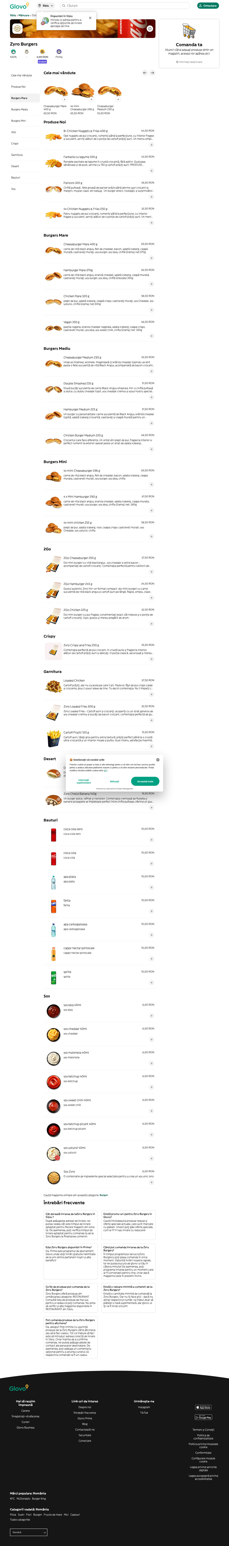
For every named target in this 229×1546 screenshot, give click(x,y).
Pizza (13, 1514)
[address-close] (90, 18)
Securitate (85, 1435)
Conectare (85, 1440)
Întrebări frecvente (85, 1412)
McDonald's (23, 1498)
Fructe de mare (53, 1514)
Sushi (21, 1514)
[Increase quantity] (64, 99)
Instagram (144, 1407)
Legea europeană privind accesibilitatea (203, 1477)
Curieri (25, 1421)
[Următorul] (152, 73)
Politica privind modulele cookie (203, 1445)
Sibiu (13, 15)
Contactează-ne (85, 1429)
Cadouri (75, 1514)
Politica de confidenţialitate (203, 1437)
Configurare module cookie (203, 1460)
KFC (12, 1498)
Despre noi (85, 1407)
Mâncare (24, 15)
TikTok (144, 1412)
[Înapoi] (145, 73)
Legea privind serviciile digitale (203, 1468)
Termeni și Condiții (203, 1429)
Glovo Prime (85, 1418)
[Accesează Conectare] (19, 5)
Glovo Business (25, 1427)
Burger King (39, 1498)
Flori (28, 1514)
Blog (85, 1423)
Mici (66, 1514)
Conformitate (203, 1452)
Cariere (25, 1410)
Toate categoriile (20, 1519)
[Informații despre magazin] (150, 29)
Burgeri (104, 1195)
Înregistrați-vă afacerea (25, 1416)
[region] (99, 96)
